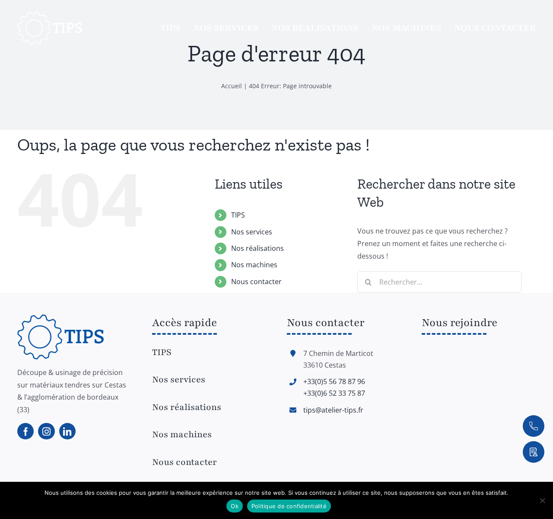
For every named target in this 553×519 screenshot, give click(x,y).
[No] (542, 500)
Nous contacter (256, 281)
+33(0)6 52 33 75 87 (334, 393)
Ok (234, 506)
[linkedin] (67, 431)
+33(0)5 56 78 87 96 (334, 381)
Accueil (231, 86)
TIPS (238, 215)
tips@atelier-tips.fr (333, 410)
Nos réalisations (257, 248)
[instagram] (46, 431)
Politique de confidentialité (289, 506)
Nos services (251, 232)
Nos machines (254, 264)
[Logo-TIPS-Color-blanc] (49, 14)
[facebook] (25, 431)
